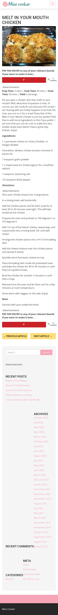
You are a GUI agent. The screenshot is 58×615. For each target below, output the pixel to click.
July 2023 (38, 446)
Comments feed (31, 574)
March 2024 (40, 436)
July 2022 (38, 460)
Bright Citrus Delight (16, 380)
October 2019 (41, 532)
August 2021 (40, 503)
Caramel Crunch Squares (19, 390)
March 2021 (40, 517)
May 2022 (39, 465)
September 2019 (42, 537)
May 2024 (39, 427)
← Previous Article (15, 336)
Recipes (10, 578)
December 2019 (42, 522)
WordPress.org (31, 578)
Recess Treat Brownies (18, 385)
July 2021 (38, 508)
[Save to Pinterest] (24, 80)
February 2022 (41, 479)
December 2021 (42, 489)
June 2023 (39, 451)
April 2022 (39, 470)
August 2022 (40, 455)
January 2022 (40, 484)
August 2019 (40, 541)
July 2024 (38, 422)
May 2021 (39, 513)
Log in (26, 564)
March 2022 (40, 474)
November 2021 (42, 494)
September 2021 (42, 498)
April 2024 (39, 432)
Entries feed (29, 569)
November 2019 (42, 527)
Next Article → (43, 336)
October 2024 (41, 417)
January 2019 (40, 546)
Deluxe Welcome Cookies (19, 394)
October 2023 (41, 441)
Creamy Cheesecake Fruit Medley (23, 399)
